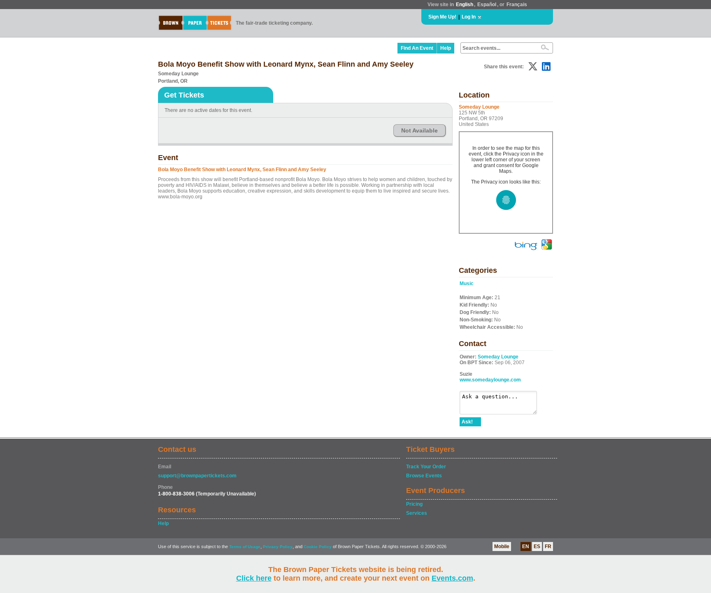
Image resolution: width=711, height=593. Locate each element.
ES (537, 546)
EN (525, 546)
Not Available (419, 130)
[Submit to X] (533, 66)
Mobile (501, 546)
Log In (469, 17)
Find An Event (417, 48)
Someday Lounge (498, 357)
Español (486, 4)
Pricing (414, 504)
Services (416, 513)
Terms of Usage (244, 546)
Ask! (467, 422)
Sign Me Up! (442, 17)
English (464, 4)
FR (548, 546)
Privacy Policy (278, 546)
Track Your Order (426, 467)
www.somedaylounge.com (490, 380)
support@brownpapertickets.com (197, 476)
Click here (254, 578)
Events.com (452, 578)
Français (517, 4)
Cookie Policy (318, 546)
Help (445, 48)
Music (467, 283)
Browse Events (424, 476)
